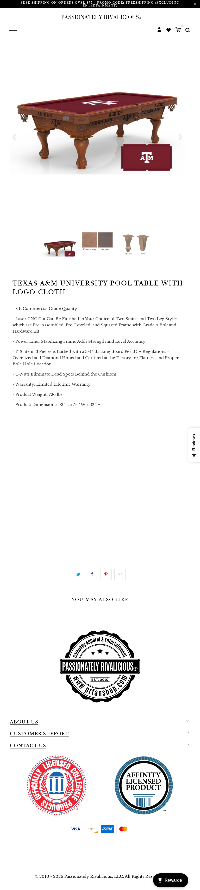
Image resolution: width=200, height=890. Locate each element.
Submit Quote (100, 552)
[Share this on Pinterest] (106, 574)
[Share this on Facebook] (92, 574)
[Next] (180, 137)
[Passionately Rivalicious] (100, 17)
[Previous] (15, 137)
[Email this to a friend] (120, 574)
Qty (16, 425)
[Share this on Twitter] (78, 574)
